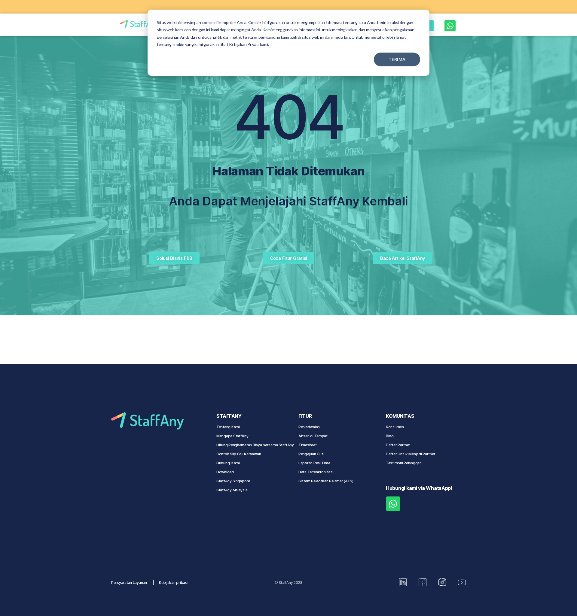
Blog (390, 436)
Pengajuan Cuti (311, 454)
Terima (397, 59)
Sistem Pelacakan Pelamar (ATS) (325, 481)
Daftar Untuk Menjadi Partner (410, 454)
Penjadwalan (309, 427)
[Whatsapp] (449, 25)
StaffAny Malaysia (231, 490)
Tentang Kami (228, 427)
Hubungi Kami (228, 463)
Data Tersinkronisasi (316, 472)
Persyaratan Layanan (129, 582)
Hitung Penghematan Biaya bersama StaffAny (255, 445)
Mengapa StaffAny (232, 436)
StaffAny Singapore (233, 481)
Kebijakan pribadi (173, 582)
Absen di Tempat (313, 436)
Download (225, 472)
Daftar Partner (398, 445)
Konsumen (395, 427)
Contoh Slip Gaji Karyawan (238, 454)
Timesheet (307, 445)
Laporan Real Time (314, 463)
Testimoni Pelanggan (404, 463)
